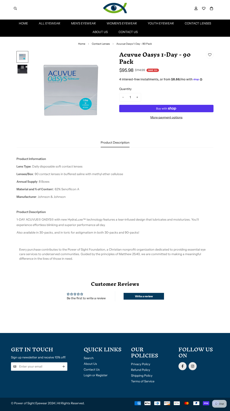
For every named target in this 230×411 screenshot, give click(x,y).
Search (89, 358)
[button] (211, 8)
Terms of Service (142, 381)
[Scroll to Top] (223, 393)
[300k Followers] (182, 366)
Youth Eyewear (161, 23)
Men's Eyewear (83, 23)
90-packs (131, 232)
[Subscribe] (63, 366)
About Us (100, 32)
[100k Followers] (193, 366)
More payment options (166, 117)
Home (23, 23)
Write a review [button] (144, 296)
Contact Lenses (198, 23)
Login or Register (96, 375)
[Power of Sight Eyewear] (115, 8)
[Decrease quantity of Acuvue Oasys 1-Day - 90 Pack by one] (123, 97)
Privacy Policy (140, 364)
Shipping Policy (141, 375)
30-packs (46, 232)
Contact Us (128, 32)
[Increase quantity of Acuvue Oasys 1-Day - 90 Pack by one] (137, 97)
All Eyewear (49, 23)
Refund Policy (140, 370)
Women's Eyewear (122, 23)
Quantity (125, 89)
